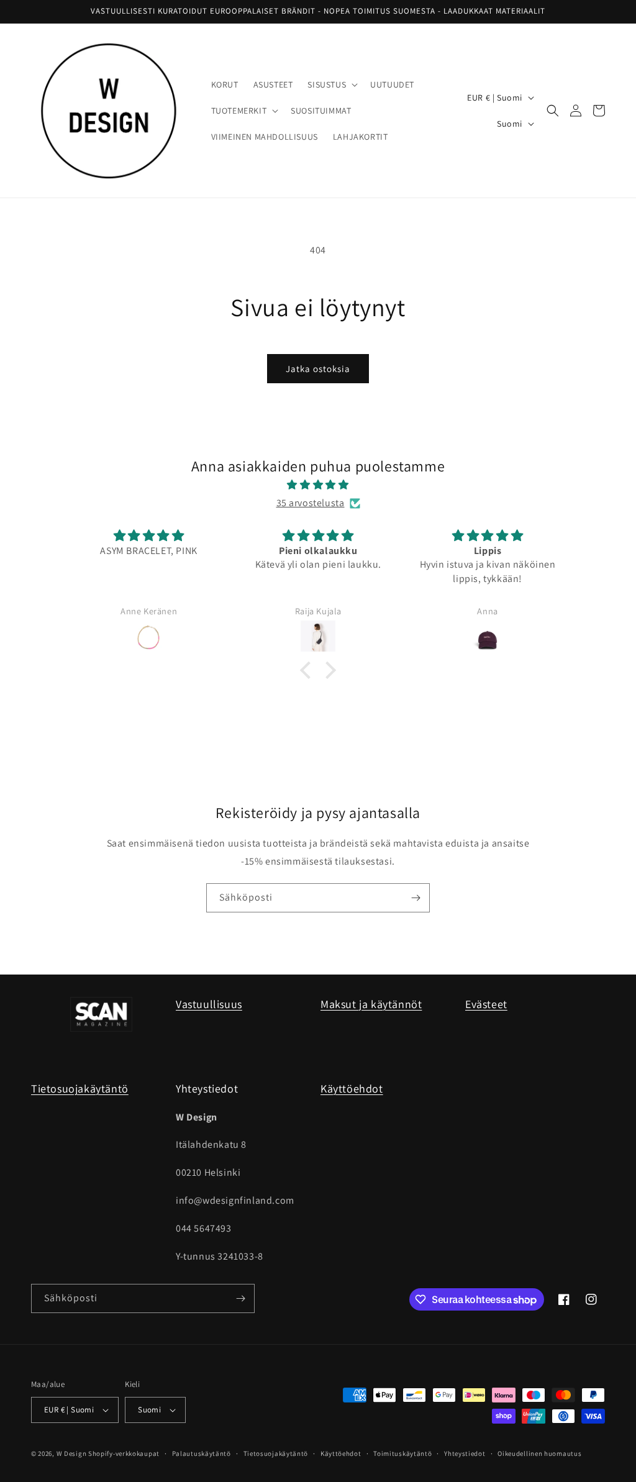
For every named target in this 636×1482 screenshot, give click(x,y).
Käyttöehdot (351, 1088)
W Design (72, 1453)
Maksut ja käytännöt (371, 1004)
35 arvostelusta (310, 502)
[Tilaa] (415, 897)
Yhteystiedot (464, 1453)
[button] (331, 84)
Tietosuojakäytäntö (80, 1088)
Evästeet (486, 1004)
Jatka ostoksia (318, 369)
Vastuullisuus (209, 1004)
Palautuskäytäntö (201, 1453)
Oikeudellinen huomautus (539, 1453)
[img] (317, 485)
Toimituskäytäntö (402, 1453)
